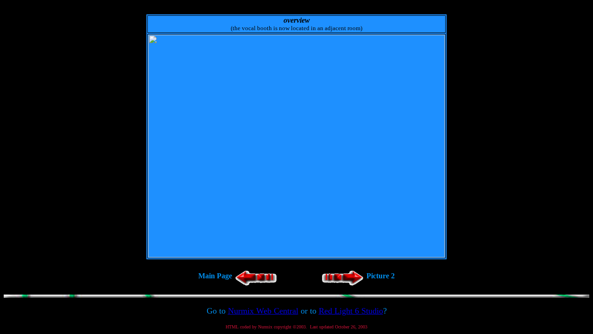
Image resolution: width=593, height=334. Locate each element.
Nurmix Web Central (263, 310)
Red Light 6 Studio (351, 310)
